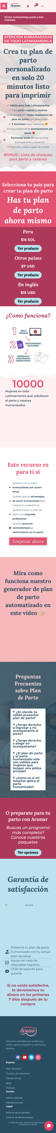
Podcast (10, 1088)
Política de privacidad (18, 1112)
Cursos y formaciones (18, 1073)
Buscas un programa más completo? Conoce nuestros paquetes (28, 835)
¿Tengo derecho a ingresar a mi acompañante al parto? (27, 729)
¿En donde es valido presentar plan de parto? (26, 715)
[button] (42, 6)
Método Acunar (14, 1102)
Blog (8, 1083)
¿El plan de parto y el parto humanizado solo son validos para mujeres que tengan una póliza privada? (28, 762)
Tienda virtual (13, 1078)
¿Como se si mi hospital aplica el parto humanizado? (26, 782)
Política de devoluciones (19, 1117)
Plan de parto (13, 1068)
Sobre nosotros (14, 1097)
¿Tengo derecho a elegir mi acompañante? (27, 743)
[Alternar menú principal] (3, 6)
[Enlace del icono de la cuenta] (28, 6)
